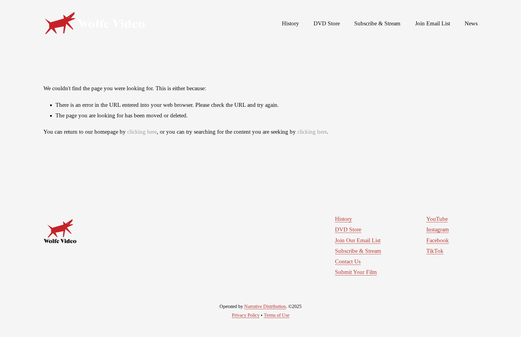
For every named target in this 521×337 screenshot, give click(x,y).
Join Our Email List (357, 240)
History (290, 23)
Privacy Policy (246, 315)
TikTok (435, 251)
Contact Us (348, 261)
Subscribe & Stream (377, 23)
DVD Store (327, 23)
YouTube (437, 219)
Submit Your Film (356, 272)
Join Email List (432, 23)
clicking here (142, 132)
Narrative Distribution (265, 306)
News (471, 23)
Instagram (437, 229)
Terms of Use (276, 315)
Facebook (437, 240)
